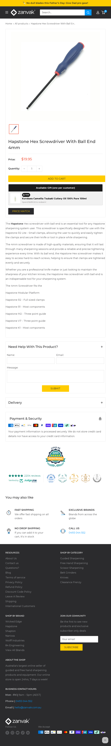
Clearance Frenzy (70, 582)
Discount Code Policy (18, 591)
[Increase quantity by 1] (39, 169)
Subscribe (71, 647)
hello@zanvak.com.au (28, 707)
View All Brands (15, 650)
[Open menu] (6, 12)
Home (8, 23)
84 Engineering (14, 645)
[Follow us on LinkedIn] (28, 733)
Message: (12, 367)
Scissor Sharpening (72, 567)
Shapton (10, 631)
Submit (55, 388)
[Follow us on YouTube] (17, 733)
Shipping (10, 601)
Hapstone (11, 626)
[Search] (88, 12)
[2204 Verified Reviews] (55, 467)
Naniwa (10, 635)
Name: (11, 355)
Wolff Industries (15, 640)
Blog (8, 572)
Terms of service (15, 577)
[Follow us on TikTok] (23, 733)
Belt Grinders (68, 572)
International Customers (20, 606)
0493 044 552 (77, 532)
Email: (60, 355)
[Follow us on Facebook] (7, 733)
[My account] (98, 12)
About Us (11, 558)
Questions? (12, 567)
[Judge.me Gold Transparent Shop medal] (74, 478)
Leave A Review (15, 596)
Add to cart (57, 178)
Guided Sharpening (72, 558)
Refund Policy (13, 587)
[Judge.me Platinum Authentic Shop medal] (62, 478)
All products (21, 23)
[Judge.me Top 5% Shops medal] (97, 478)
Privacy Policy (13, 582)
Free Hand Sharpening (74, 563)
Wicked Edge (13, 621)
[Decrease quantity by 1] (24, 169)
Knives (64, 577)
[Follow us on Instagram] (12, 733)
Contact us (12, 563)
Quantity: (14, 168)
